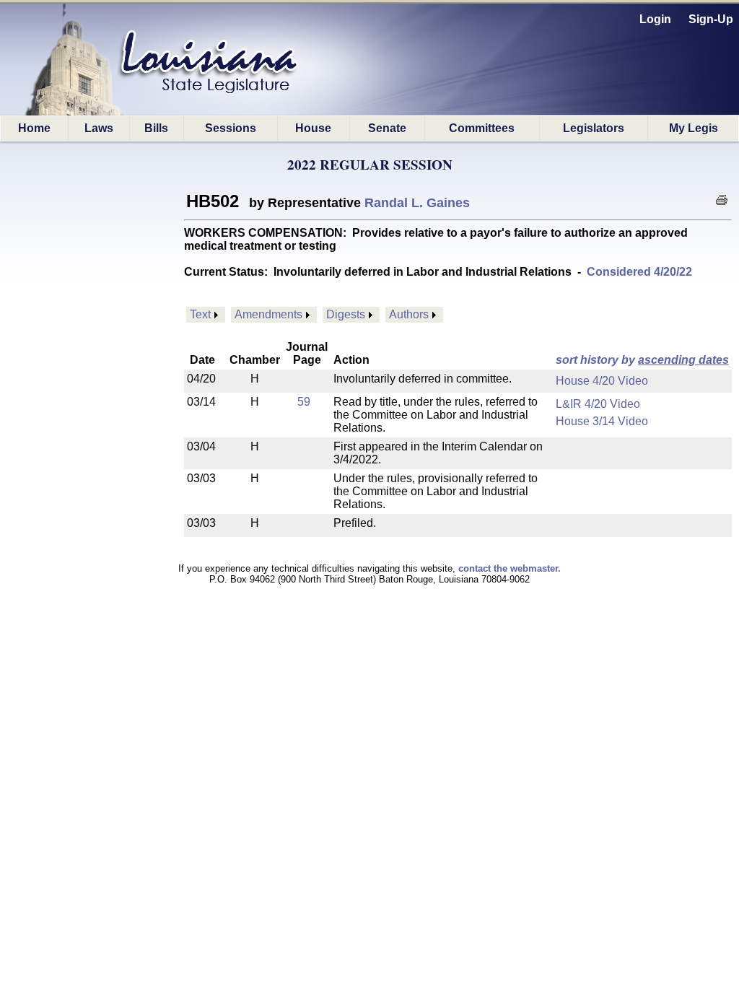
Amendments (268, 314)
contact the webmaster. (509, 568)
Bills (156, 128)
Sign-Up (710, 19)
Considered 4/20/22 (639, 272)
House (313, 128)
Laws (98, 128)
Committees (482, 128)
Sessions (230, 128)
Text (200, 314)
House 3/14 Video (602, 421)
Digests (345, 314)
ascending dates (683, 360)
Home (34, 128)
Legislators (593, 128)
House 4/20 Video (602, 381)
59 (303, 402)
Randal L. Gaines (417, 203)
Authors (409, 314)
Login (655, 19)
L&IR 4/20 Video (598, 404)
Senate (387, 128)
